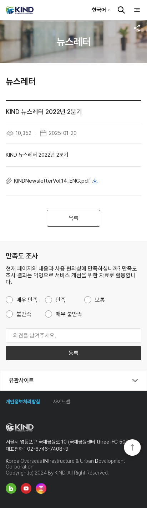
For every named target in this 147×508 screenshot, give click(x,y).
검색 (121, 10)
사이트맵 (61, 401)
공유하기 (137, 28)
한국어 (99, 10)
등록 (73, 353)
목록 (73, 218)
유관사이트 (21, 380)
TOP (132, 448)
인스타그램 (41, 488)
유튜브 (26, 488)
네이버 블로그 (11, 488)
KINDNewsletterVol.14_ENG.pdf (52, 181)
